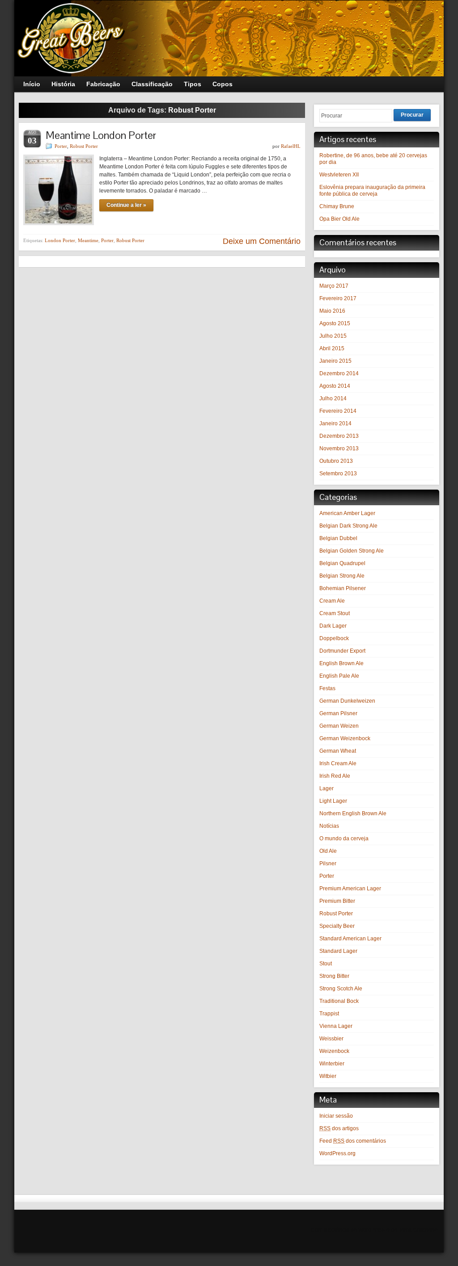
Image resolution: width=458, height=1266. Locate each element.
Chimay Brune (336, 206)
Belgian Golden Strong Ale (351, 551)
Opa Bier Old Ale (339, 219)
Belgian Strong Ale (342, 576)
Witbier (327, 1076)
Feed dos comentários (352, 1141)
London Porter (60, 240)
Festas (327, 688)
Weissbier (331, 1038)
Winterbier (331, 1064)
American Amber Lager (347, 513)
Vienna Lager (335, 1026)
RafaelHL (291, 146)
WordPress (371, 1230)
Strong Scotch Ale (340, 988)
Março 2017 (333, 286)
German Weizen (339, 726)
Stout (325, 963)
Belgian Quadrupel (342, 563)
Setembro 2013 (338, 473)
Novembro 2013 (339, 448)
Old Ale (328, 851)
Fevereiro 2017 (337, 298)
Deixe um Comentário (262, 241)
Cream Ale (332, 601)
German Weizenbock (344, 738)
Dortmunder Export (342, 651)
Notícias (329, 826)
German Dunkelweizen (347, 701)
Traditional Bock (339, 1001)
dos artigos (339, 1128)
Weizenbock (334, 1051)
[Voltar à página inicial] (229, 38)
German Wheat (337, 751)
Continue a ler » (126, 205)
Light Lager (333, 801)
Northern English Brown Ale (352, 813)
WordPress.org (337, 1153)
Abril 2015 (331, 348)
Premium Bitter (337, 901)
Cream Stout (334, 613)
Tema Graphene (418, 1230)
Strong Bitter (334, 976)
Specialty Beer (337, 926)
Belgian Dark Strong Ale (348, 526)
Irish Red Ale (334, 776)
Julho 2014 (333, 398)
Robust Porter (84, 146)
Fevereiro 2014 (337, 411)
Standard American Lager (350, 938)
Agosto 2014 (334, 386)
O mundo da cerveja (344, 838)
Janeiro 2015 (335, 361)
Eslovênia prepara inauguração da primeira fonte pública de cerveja (372, 190)
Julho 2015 (333, 336)
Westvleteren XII (339, 175)
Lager (326, 788)
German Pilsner (338, 713)
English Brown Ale (341, 663)
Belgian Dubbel (338, 538)
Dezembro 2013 (339, 436)
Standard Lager (338, 951)
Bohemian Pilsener (342, 588)
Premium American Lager (350, 888)
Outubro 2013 (336, 461)
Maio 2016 (332, 311)
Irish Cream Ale (337, 763)
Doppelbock (334, 638)
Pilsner (327, 863)
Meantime (88, 240)
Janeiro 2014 (335, 423)
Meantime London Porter (101, 135)
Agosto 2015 (334, 323)
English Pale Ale (339, 676)
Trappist (329, 1013)
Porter (61, 146)
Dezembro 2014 (339, 373)
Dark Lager (333, 626)
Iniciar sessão (336, 1116)
